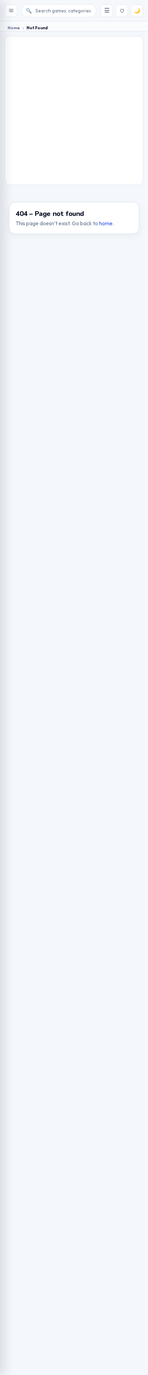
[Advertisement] (74, 111)
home (106, 223)
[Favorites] (122, 10)
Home (14, 27)
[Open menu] (11, 10)
